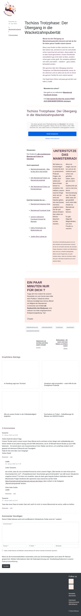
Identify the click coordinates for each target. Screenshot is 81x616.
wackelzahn (70, 327)
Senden (6, 566)
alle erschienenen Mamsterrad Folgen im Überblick (38, 156)
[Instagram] (71, 581)
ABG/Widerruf (73, 604)
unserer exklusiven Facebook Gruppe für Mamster (38, 219)
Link (11, 457)
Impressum (72, 600)
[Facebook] (71, 586)
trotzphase (59, 327)
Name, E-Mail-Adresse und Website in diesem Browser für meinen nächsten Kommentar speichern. (30, 550)
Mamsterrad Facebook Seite (40, 210)
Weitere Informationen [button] (52, 138)
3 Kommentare (13, 35)
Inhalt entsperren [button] (52, 134)
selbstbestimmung (32, 327)
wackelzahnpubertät (32, 330)
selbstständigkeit (47, 327)
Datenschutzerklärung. (10, 561)
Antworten (5, 457)
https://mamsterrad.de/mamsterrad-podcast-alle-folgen (24, 481)
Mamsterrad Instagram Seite (40, 204)
